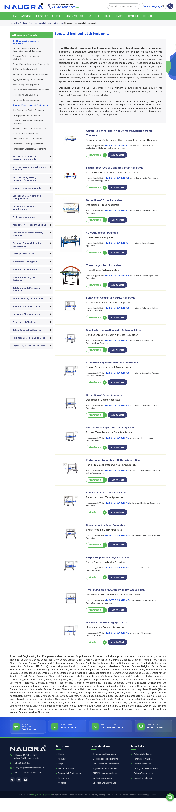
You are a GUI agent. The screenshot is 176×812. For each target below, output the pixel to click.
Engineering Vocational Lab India (29, 346)
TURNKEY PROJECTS (74, 16)
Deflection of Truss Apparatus (104, 200)
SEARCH (119, 16)
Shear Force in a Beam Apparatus (105, 525)
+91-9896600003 (21, 763)
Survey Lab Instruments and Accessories (31, 89)
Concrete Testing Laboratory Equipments (26, 57)
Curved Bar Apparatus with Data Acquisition (112, 362)
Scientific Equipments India (26, 306)
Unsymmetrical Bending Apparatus (106, 622)
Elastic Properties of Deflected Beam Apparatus (114, 167)
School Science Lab (142, 763)
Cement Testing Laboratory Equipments (31, 64)
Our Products (21, 23)
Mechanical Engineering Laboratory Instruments (25, 157)
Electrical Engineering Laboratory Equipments (29, 168)
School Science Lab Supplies (27, 330)
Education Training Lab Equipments (24, 278)
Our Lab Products (66, 768)
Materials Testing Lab (143, 759)
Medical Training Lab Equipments (29, 298)
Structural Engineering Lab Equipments (30, 105)
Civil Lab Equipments (102, 778)
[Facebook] (12, 779)
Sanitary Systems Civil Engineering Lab (30, 128)
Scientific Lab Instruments (26, 269)
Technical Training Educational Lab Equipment (28, 244)
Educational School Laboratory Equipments (28, 234)
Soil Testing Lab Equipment (25, 69)
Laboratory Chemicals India (26, 314)
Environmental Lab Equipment (26, 100)
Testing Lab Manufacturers (146, 768)
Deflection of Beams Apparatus (104, 395)
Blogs (60, 763)
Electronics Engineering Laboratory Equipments (24, 178)
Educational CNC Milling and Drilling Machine (27, 197)
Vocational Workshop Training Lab (29, 225)
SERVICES (56, 16)
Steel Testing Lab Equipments (26, 95)
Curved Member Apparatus (102, 232)
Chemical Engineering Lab (104, 783)
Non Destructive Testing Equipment (29, 110)
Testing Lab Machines (23, 254)
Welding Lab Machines (144, 754)
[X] (25, 779)
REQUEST (107, 16)
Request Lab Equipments (69, 773)
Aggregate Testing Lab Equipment (28, 79)
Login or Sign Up (170, 6)
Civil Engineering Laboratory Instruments (46, 23)
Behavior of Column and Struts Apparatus (110, 297)
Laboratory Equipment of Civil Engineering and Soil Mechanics (27, 49)
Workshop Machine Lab (24, 217)
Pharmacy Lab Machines (25, 322)
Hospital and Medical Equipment (29, 338)
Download (133, 16)
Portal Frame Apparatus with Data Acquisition (113, 460)
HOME (14, 16)
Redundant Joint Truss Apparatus (106, 492)
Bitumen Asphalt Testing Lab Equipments (31, 74)
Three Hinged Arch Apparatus (103, 265)
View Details (95, 155)
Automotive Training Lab (25, 261)
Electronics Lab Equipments (105, 759)
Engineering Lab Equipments (27, 188)
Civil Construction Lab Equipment (28, 138)
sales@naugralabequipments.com (28, 768)
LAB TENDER (93, 16)
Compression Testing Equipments (28, 144)
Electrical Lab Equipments (104, 754)
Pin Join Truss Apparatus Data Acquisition (110, 427)
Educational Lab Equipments (106, 763)
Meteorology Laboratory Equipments (29, 149)
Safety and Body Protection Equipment (26, 289)
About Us (62, 759)
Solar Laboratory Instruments (26, 133)
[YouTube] (18, 779)
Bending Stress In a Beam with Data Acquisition (113, 330)
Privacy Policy (64, 778)
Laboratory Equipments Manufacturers (24, 207)
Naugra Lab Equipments (41, 795)
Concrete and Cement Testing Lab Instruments (28, 121)
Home (12, 23)
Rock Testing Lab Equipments (26, 84)
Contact (147, 16)
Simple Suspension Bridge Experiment (108, 557)
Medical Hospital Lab (143, 778)
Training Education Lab (144, 773)
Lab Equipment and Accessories (27, 115)
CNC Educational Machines (105, 773)
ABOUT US (26, 16)
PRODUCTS (40, 16)
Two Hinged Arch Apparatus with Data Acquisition (115, 589)
